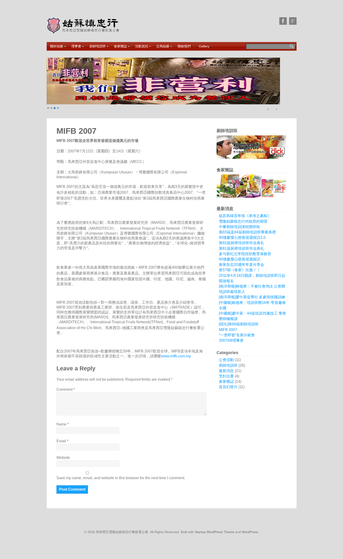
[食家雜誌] (163, 81)
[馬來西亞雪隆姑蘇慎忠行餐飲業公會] (84, 30)
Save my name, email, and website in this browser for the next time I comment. (120, 478)
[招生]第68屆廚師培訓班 (239, 324)
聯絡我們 (184, 46)
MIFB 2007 (228, 330)
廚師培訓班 (97, 46)
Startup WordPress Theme (214, 532)
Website (63, 458)
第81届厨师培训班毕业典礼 (241, 248)
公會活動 (226, 360)
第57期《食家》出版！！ (239, 270)
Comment (65, 389)
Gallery (204, 46)
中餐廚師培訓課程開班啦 (239, 227)
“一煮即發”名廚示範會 (237, 335)
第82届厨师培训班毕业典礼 (241, 243)
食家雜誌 (120, 46)
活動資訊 (141, 46)
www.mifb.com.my (176, 356)
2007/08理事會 (231, 340)
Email (62, 441)
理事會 (76, 46)
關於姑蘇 (56, 46)
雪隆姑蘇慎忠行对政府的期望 (243, 221)
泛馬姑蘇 (162, 46)
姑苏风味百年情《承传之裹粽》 (245, 216)
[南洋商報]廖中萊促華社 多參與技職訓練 (252, 297)
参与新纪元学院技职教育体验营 (245, 254)
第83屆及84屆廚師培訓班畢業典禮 (247, 232)
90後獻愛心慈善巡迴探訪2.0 (242, 237)
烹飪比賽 (226, 376)
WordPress (250, 532)
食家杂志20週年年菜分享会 (241, 265)
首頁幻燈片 (228, 387)
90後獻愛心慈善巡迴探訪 (239, 259)
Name (62, 424)
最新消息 (226, 371)
